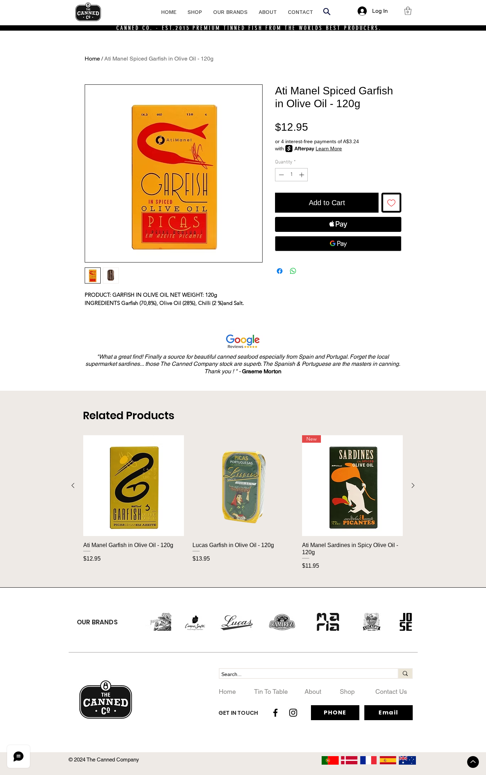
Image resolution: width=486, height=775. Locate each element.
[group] (243, 503)
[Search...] (405, 673)
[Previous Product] (73, 485)
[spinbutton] (291, 174)
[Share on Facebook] (279, 271)
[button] (408, 11)
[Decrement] (280, 174)
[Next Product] (413, 485)
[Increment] (302, 174)
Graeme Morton (261, 371)
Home (92, 58)
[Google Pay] (338, 243)
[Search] (326, 11)
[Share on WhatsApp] (293, 271)
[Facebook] (275, 712)
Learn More (329, 148)
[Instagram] (293, 712)
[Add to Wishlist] (391, 203)
